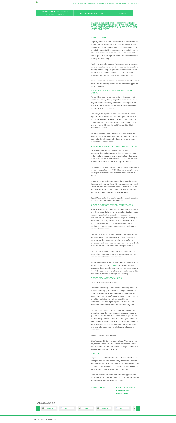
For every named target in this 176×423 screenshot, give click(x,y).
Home (74, 4)
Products (91, 4)
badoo (114, 265)
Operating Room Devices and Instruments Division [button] (55, 13)
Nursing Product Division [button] (91, 13)
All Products (121, 13)
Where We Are (124, 4)
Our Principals (102, 4)
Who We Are (82, 4)
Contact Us (135, 4)
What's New (113, 4)
